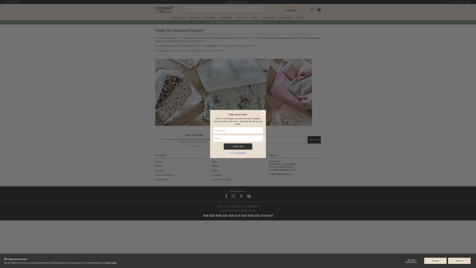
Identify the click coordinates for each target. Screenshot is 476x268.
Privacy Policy (111, 263)
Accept (435, 261)
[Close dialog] (263, 113)
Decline (459, 261)
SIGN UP (238, 146)
